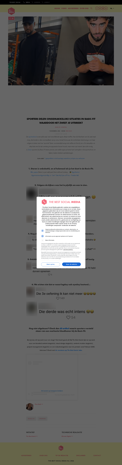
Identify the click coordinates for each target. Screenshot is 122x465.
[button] (61, 240)
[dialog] (61, 232)
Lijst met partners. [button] (68, 249)
